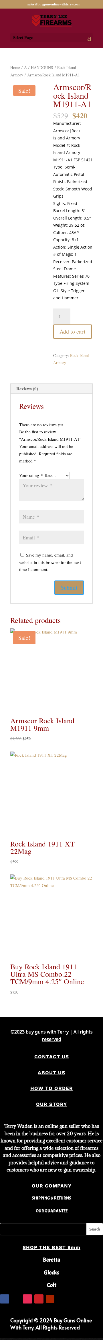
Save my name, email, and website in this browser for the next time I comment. (50, 562)
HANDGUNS (42, 67)
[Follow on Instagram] (27, 1299)
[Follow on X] (16, 1299)
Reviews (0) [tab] (27, 388)
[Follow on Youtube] (50, 1299)
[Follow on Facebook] (4, 1299)
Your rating (31, 475)
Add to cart (73, 331)
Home (15, 67)
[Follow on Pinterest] (38, 1299)
